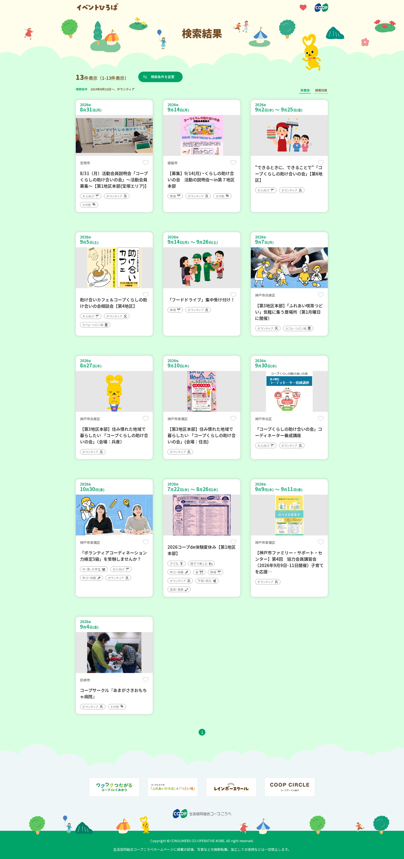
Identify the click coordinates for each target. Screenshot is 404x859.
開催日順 (321, 90)
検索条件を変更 (162, 76)
